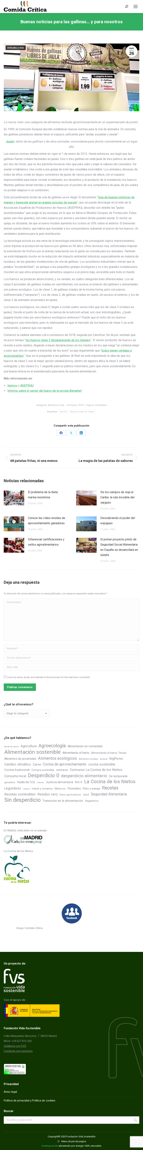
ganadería (9, 782)
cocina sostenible (101, 764)
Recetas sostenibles (20, 794)
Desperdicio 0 (43, 775)
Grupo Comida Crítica (29, 928)
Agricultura (29, 746)
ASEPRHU (27, 385)
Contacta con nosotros (18, 1051)
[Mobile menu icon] (135, 6)
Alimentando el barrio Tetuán (108, 753)
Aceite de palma (11, 746)
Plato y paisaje (91, 788)
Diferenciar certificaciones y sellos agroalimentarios (46, 542)
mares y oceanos (42, 788)
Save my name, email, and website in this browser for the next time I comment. (48, 677)
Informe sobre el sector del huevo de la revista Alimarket (44, 391)
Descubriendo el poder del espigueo (117, 520)
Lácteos (26, 789)
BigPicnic (116, 758)
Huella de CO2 (26, 782)
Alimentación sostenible (32, 752)
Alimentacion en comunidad (85, 746)
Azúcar (104, 758)
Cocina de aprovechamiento (64, 764)
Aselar (10, 141)
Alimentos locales (88, 758)
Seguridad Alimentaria (109, 794)
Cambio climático (17, 764)
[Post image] (14, 498)
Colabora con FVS (15, 1046)
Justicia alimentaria (59, 782)
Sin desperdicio (22, 800)
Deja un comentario (96, 405)
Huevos (63, 412)
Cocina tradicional (17, 770)
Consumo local (15, 776)
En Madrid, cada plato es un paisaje (25, 830)
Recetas (110, 787)
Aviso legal (10, 1091)
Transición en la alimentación (62, 801)
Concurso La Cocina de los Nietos (96, 770)
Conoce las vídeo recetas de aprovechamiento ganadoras (46, 520)
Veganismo (91, 801)
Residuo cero (47, 794)
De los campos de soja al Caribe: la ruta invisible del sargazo (117, 497)
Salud (86, 794)
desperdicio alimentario (84, 775)
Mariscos (60, 788)
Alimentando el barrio (76, 753)
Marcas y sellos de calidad (82, 412)
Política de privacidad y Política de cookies (29, 1100)
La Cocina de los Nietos (109, 781)
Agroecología (52, 745)
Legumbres (12, 788)
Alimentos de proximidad (20, 758)
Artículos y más (15, 48)
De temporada (118, 776)
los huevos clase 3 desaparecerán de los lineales (58, 340)
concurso (62, 770)
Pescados (74, 788)
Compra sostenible (42, 770)
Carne (37, 764)
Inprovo (12, 385)
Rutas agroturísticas (70, 794)
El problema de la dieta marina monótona (43, 494)
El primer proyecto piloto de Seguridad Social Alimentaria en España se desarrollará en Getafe (119, 547)
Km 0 (78, 782)
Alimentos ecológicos (57, 758)
